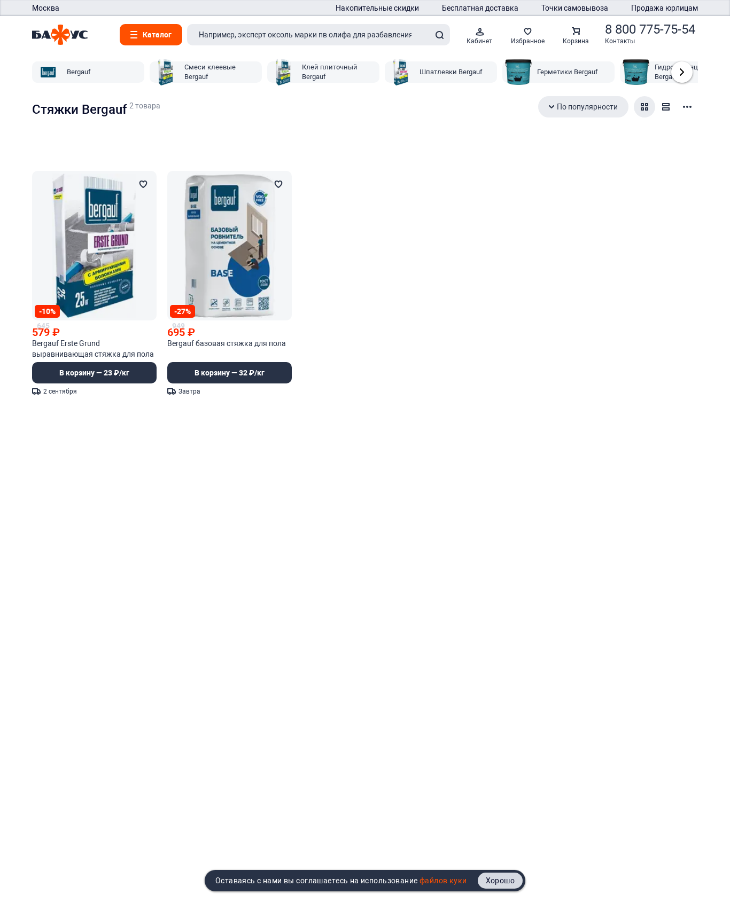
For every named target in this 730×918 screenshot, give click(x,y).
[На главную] (60, 34)
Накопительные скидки (377, 8)
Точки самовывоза (574, 8)
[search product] (439, 34)
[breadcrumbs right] (682, 72)
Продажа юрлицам (664, 8)
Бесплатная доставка (480, 8)
